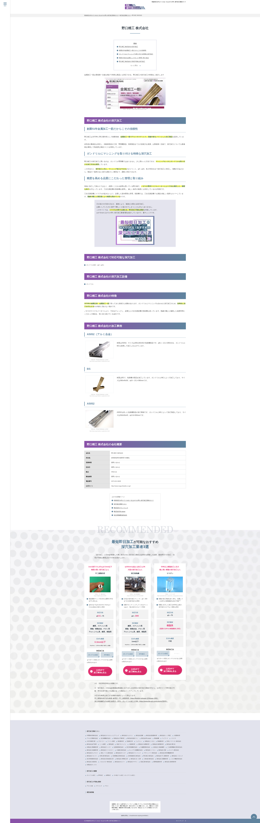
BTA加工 (100, 775)
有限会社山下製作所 (118, 738)
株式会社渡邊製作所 (151, 735)
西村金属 (111, 744)
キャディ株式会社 (174, 750)
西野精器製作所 (157, 761)
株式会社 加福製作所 (92, 750)
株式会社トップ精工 (165, 735)
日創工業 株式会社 (145, 761)
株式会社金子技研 (92, 744)
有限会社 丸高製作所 (143, 744)
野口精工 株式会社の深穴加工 (128, 46)
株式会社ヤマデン (132, 761)
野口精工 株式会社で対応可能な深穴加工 (132, 61)
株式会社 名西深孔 (92, 761)
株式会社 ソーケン (151, 750)
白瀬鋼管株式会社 (145, 747)
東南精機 (156, 738)
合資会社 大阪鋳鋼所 (158, 747)
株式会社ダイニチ (121, 753)
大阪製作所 (132, 744)
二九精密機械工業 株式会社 (174, 747)
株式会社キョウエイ (92, 753)
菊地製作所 (160, 741)
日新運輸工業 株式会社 (119, 756)
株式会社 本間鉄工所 (122, 759)
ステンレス (99, 786)
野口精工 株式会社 (148, 756)
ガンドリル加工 (91, 775)
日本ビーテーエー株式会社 (173, 741)
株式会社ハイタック (177, 756)
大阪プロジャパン (121, 744)
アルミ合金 (90, 786)
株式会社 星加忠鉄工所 (107, 759)
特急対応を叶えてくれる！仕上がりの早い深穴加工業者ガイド (169, 2)
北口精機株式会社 (105, 738)
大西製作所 (177, 735)
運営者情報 (90, 792)
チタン (107, 786)
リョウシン (139, 741)
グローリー (101, 741)
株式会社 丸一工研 (136, 759)
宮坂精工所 (130, 741)
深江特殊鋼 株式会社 (120, 515)
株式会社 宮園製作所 (162, 759)
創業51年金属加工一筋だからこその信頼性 (132, 50)
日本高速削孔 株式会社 (134, 756)
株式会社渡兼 (139, 735)
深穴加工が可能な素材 (94, 781)
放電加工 (108, 775)
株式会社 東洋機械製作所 (167, 753)
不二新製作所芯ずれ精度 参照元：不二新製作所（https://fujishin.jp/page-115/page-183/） (126, 698)
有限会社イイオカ (149, 741)
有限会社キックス (92, 764)
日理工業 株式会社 (105, 756)
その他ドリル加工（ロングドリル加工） (125, 775)
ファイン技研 (111, 741)
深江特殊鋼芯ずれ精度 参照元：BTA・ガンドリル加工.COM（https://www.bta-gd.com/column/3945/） (131, 701)
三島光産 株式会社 (149, 759)
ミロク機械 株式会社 (176, 759)
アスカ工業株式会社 (92, 738)
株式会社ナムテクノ (127, 735)
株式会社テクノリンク (121, 508)
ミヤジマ (173, 738)
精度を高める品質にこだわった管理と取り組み (134, 58)
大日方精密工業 (91, 741)
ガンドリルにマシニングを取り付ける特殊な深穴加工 (136, 54)
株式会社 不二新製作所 (162, 756)
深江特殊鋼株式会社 (131, 747)
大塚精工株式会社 (121, 750)
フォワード (165, 738)
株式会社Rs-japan (119, 511)
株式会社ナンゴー (106, 747)
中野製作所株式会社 (92, 735)
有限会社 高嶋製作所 (92, 747)
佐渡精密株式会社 (119, 747)
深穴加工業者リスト (120, 504)
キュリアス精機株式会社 (136, 750)
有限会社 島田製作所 (158, 744)
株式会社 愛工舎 (171, 744)
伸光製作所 (121, 741)
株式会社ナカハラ (92, 756)
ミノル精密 (103, 744)
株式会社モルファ (120, 761)
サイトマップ (179, 820)
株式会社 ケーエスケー (107, 750)
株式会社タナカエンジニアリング (110, 735)
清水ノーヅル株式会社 (107, 753)
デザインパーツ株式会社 (150, 753)
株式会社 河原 (162, 750)
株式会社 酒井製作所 (170, 761)
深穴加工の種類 (92, 771)
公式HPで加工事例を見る (100, 671)
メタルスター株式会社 (106, 761)
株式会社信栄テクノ (132, 738)
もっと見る (134, 65)
